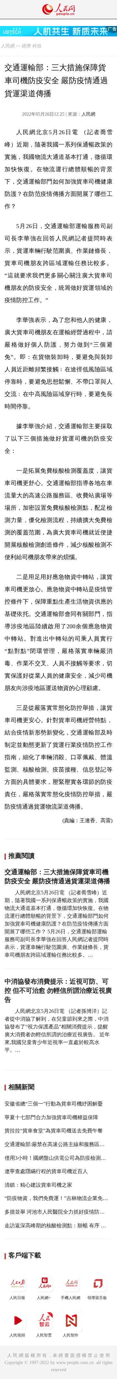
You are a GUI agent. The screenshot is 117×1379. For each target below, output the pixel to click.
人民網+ (44, 1298)
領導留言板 (97, 1298)
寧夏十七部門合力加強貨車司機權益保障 (51, 1117)
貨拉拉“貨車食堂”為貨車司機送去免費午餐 (54, 1130)
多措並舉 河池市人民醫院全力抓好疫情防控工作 (60, 1212)
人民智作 (70, 1335)
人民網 (8, 46)
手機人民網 (70, 1298)
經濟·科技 (32, 46)
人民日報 (17, 1298)
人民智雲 (44, 1335)
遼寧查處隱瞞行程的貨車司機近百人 (46, 1171)
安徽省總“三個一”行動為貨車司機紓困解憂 (54, 1103)
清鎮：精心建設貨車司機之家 (38, 1185)
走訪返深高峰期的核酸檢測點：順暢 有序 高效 (58, 1225)
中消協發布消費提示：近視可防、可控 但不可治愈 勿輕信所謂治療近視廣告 (58, 990)
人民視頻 (17, 1335)
